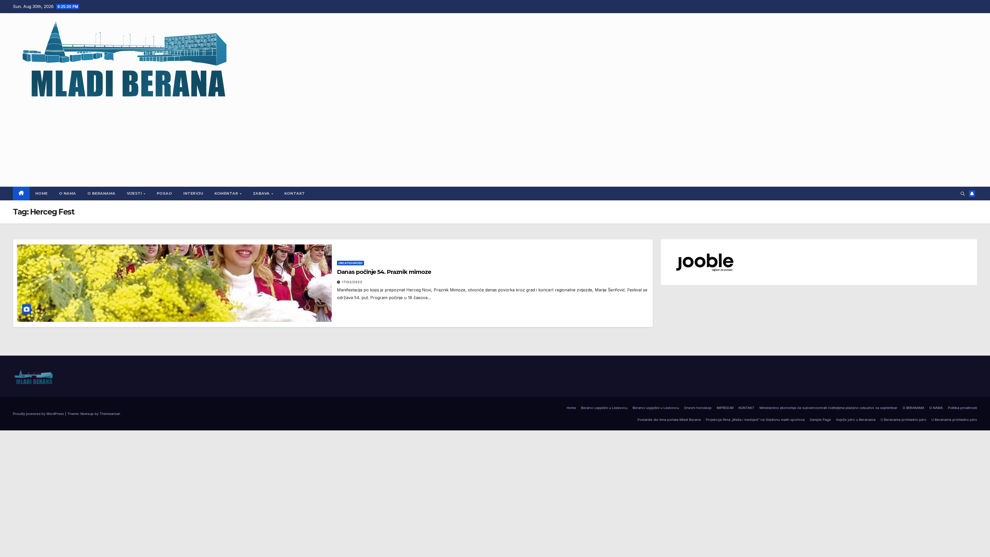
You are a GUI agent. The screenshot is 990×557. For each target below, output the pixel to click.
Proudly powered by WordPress (39, 414)
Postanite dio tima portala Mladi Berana (669, 419)
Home (41, 193)
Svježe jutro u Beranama (856, 419)
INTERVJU (193, 193)
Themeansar (110, 414)
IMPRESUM (725, 408)
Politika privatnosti (962, 408)
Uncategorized (350, 263)
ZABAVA (262, 193)
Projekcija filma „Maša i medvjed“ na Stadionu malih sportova (755, 419)
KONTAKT (294, 193)
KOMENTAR (226, 193)
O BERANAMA (101, 193)
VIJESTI (135, 193)
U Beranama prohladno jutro (903, 419)
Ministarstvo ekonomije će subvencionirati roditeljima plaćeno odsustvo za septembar (828, 408)
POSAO (164, 193)
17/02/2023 (352, 282)
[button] (963, 193)
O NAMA (67, 193)
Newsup (87, 414)
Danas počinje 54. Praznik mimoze (384, 271)
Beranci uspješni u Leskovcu (604, 408)
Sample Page (820, 419)
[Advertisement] (495, 141)
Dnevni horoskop (698, 408)
